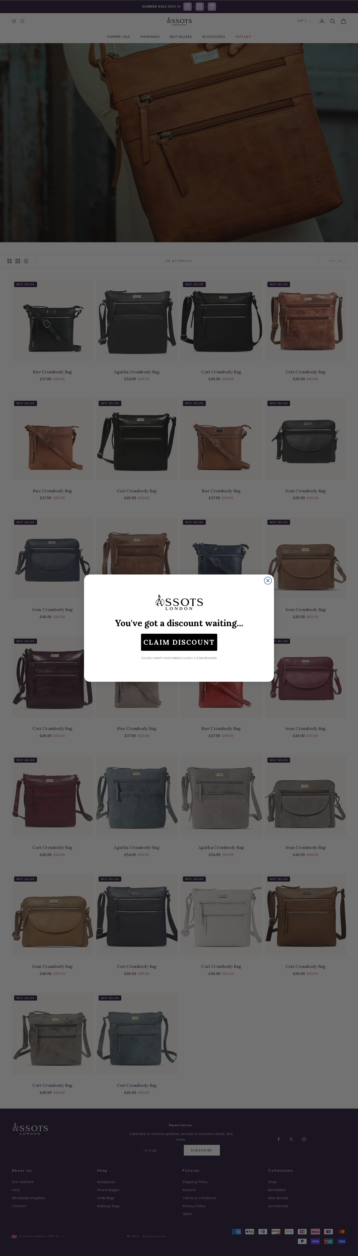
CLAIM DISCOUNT (179, 642)
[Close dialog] (268, 580)
